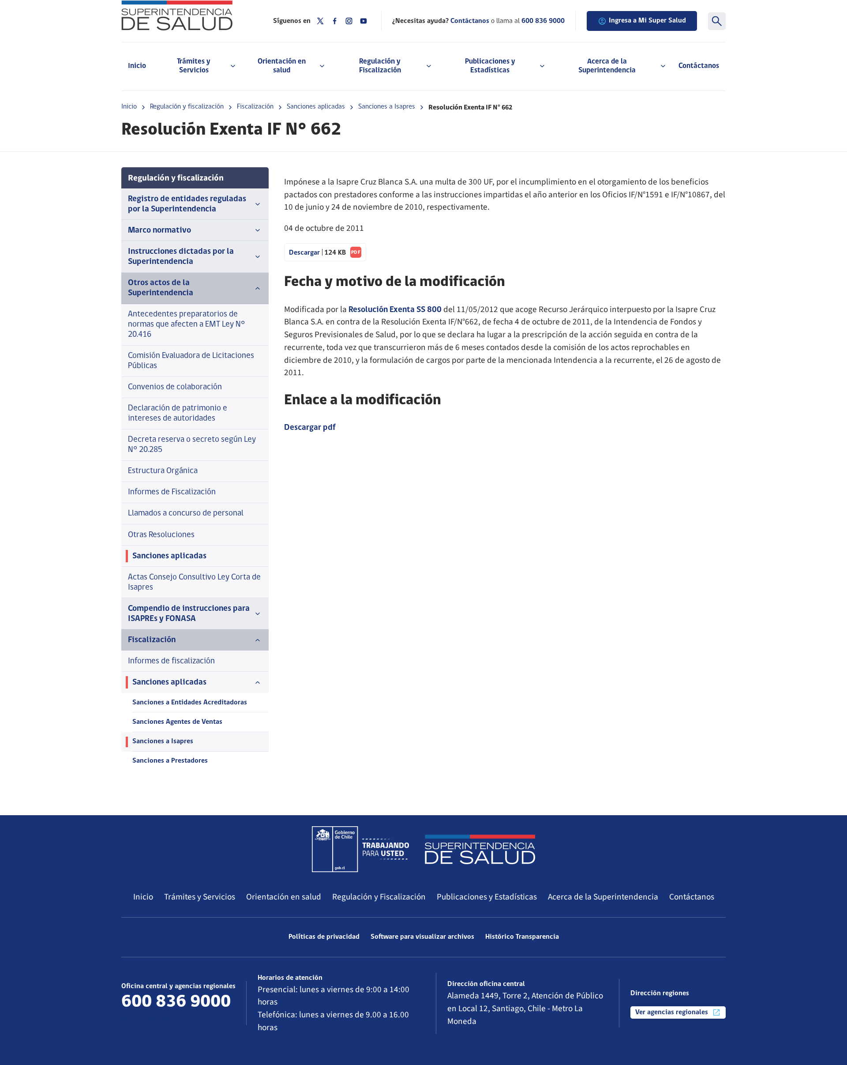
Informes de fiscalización (171, 661)
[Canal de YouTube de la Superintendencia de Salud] (363, 21)
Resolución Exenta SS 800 (395, 310)
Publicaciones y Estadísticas (487, 897)
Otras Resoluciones (161, 535)
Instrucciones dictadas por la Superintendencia (181, 257)
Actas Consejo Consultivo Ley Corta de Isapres (194, 582)
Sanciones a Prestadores (170, 760)
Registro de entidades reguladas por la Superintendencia (187, 204)
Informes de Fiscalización (172, 492)
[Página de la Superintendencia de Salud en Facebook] (334, 21)
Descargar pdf (310, 428)
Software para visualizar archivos (422, 937)
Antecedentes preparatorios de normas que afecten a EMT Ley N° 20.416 (186, 324)
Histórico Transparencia (522, 937)
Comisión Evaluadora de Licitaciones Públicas (191, 361)
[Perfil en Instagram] (349, 21)
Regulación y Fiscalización (379, 897)
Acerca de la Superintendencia (603, 897)
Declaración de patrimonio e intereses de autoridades (177, 413)
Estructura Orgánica (163, 471)
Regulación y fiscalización (187, 106)
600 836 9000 (543, 21)
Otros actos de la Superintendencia (160, 288)
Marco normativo (159, 230)
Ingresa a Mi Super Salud (647, 20)
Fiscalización (255, 106)
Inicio (137, 66)
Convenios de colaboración (175, 387)
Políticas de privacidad (324, 937)
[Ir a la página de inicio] (186, 15)
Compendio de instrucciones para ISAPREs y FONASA (189, 614)
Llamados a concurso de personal (186, 513)
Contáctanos (698, 66)
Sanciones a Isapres (386, 106)
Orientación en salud (283, 897)
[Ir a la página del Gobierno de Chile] (360, 849)
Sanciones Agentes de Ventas (177, 722)
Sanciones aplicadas (316, 106)
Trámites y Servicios (199, 897)
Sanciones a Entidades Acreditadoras (189, 702)
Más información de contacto (174, 1019)
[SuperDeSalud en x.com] (320, 21)
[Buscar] (717, 21)
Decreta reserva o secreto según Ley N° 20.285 (192, 445)
